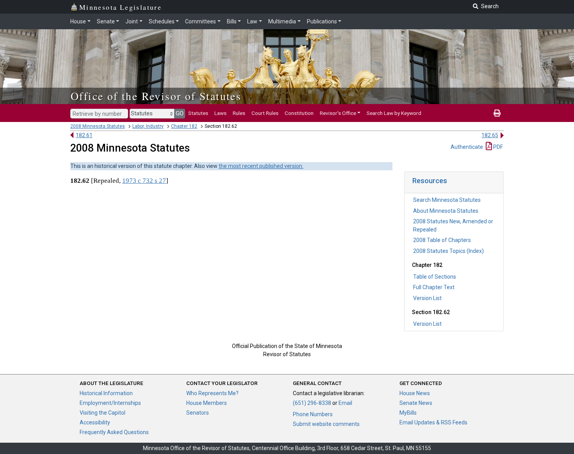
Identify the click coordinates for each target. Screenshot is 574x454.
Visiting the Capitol (102, 413)
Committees (200, 21)
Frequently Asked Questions (114, 432)
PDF (497, 147)
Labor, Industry (148, 126)
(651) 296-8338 (312, 403)
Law (252, 21)
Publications (322, 21)
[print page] (497, 113)
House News (414, 393)
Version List (427, 298)
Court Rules (264, 113)
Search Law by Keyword (394, 113)
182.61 (84, 135)
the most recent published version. (261, 166)
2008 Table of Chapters (442, 240)
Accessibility (95, 422)
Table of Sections (434, 277)
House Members (206, 403)
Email (345, 403)
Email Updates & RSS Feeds (433, 422)
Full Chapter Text (434, 287)
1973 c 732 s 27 (144, 180)
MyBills (408, 413)
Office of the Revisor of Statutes (156, 95)
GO (180, 113)
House (78, 21)
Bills (232, 21)
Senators (197, 413)
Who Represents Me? (212, 393)
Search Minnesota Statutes (447, 200)
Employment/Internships (110, 403)
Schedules (162, 21)
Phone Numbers (313, 414)
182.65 (489, 135)
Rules (239, 113)
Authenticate (467, 147)
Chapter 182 (184, 126)
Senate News (415, 403)
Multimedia (282, 21)
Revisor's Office (338, 113)
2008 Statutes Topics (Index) (448, 251)
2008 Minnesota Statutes (97, 126)
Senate (106, 21)
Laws (220, 113)
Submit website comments (326, 424)
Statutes (198, 113)
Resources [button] (429, 181)
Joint (131, 21)
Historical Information (106, 393)
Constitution (299, 113)
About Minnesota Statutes (445, 211)
